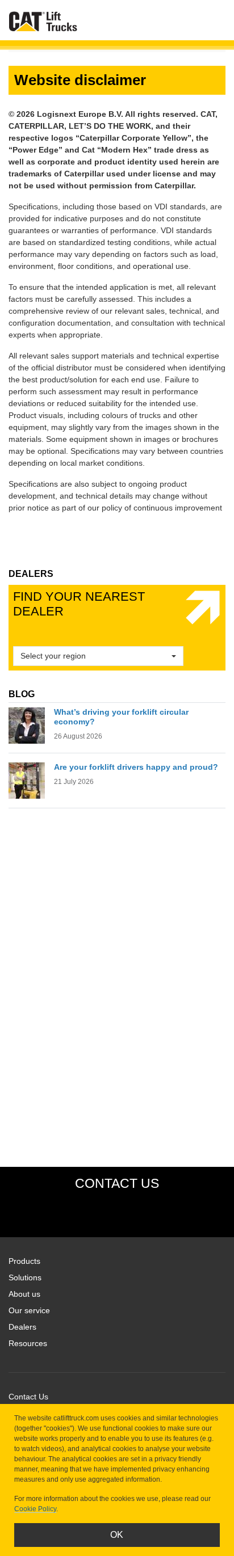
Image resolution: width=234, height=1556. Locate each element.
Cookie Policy (35, 1509)
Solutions (25, 1277)
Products (24, 1261)
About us (24, 1293)
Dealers (22, 1326)
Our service (29, 1310)
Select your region (53, 655)
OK (116, 1535)
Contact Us (28, 1396)
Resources (28, 1343)
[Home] (43, 21)
